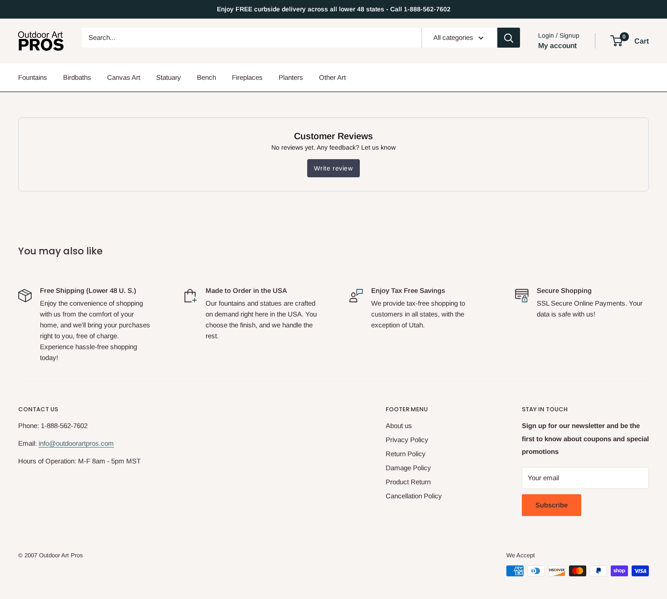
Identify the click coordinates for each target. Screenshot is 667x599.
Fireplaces (247, 77)
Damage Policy (408, 468)
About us (399, 425)
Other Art (332, 77)
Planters (291, 77)
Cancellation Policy (414, 496)
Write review (333, 168)
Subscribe (551, 505)
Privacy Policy (407, 439)
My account (557, 45)
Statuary (168, 77)
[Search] (508, 38)
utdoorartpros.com (86, 443)
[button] (616, 40)
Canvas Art (123, 77)
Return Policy (406, 454)
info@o (49, 443)
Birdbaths (77, 77)
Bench (206, 77)
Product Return (408, 482)
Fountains (32, 77)
